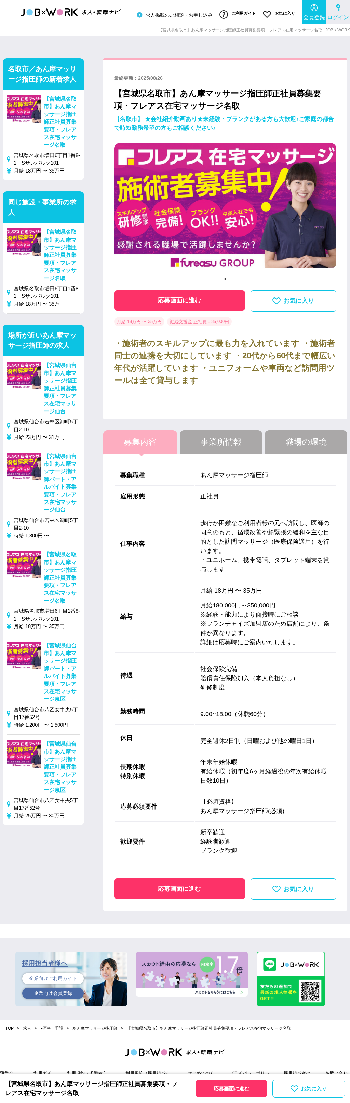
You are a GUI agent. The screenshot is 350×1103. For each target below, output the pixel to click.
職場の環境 (306, 441)
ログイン (338, 17)
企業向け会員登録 (53, 993)
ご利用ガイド (243, 13)
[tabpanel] (225, 208)
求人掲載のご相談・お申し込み (178, 15)
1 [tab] (225, 279)
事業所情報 (221, 441)
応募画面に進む (179, 300)
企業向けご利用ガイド (53, 978)
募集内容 (140, 441)
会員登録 (314, 17)
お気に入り (284, 13)
